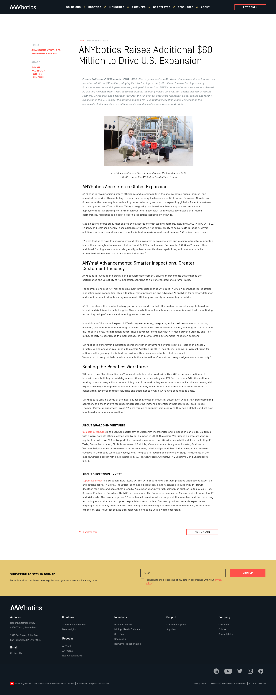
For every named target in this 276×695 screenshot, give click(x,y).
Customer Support (176, 624)
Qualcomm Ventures (94, 431)
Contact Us (16, 653)
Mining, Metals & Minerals (128, 629)
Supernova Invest (92, 480)
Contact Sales (225, 634)
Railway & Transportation (127, 643)
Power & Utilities (123, 624)
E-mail (36, 67)
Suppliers (171, 629)
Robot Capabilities (72, 655)
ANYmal (66, 646)
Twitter (36, 74)
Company (223, 624)
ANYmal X (67, 650)
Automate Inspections (74, 624)
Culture (222, 629)
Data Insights (69, 629)
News (82, 41)
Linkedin (37, 77)
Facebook (38, 70)
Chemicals (120, 639)
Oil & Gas (119, 634)
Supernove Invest (44, 53)
